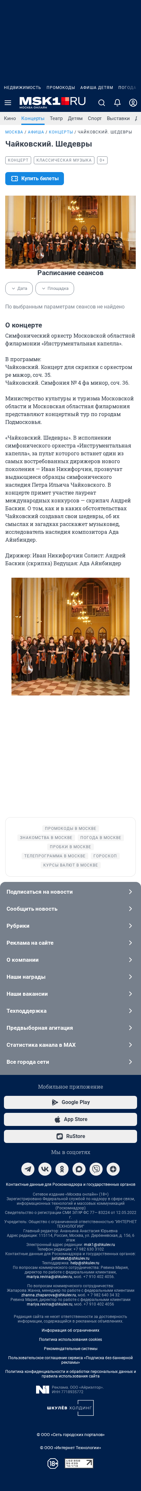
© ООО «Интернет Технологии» (70, 1447)
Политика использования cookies (70, 1339)
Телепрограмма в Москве (55, 856)
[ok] (62, 1169)
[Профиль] (133, 103)
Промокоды (61, 87)
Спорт (95, 118)
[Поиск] (102, 103)
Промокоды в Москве (70, 828)
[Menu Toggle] (8, 103)
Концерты (33, 118)
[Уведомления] (117, 103)
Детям (75, 118)
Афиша (36, 132)
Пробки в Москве (70, 847)
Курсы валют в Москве (70, 865)
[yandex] (113, 1169)
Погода (127, 87)
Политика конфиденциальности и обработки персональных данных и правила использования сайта (70, 1373)
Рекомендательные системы (70, 1348)
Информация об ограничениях (70, 1330)
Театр (56, 118)
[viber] (96, 1169)
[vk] (44, 1169)
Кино (10, 118)
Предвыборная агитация (40, 1028)
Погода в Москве (100, 837)
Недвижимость (22, 87)
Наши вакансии (27, 994)
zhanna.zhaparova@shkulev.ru (48, 1295)
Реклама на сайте (30, 942)
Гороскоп (105, 856)
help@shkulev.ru (84, 1263)
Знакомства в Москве (46, 837)
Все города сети (28, 1062)
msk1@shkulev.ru (99, 1244)
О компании (23, 959)
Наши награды (26, 977)
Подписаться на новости (40, 891)
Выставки (118, 118)
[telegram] (27, 1169)
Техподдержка (27, 1011)
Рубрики (18, 925)
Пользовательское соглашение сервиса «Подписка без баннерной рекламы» (70, 1360)
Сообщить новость (32, 908)
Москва (14, 132)
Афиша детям (96, 87)
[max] (79, 1169)
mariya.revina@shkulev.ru (49, 1276)
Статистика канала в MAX (41, 1045)
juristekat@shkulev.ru (71, 1258)
